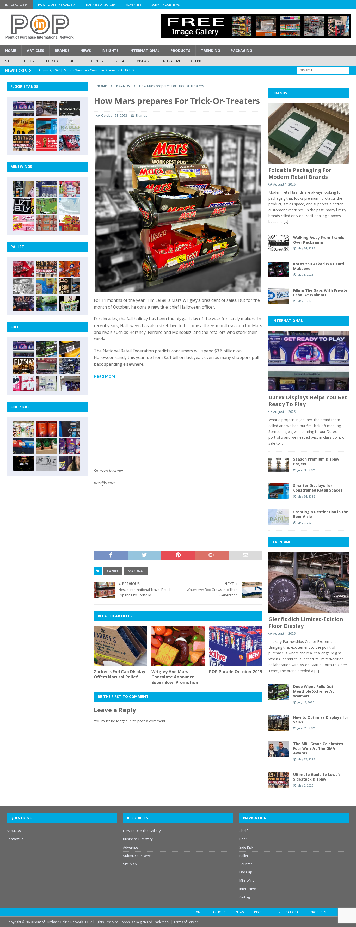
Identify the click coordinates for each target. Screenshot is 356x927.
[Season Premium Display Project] (278, 464)
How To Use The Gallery (57, 5)
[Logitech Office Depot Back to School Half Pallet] (69, 303)
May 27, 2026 (306, 759)
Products (180, 50)
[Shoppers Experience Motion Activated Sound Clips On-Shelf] (69, 383)
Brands (62, 50)
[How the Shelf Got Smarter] (69, 349)
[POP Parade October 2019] (235, 646)
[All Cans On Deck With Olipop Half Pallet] (46, 286)
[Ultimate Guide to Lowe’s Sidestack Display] (23, 143)
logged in (124, 721)
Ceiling (196, 61)
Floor (29, 61)
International (144, 50)
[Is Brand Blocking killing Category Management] (69, 366)
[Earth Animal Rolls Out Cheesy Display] (23, 126)
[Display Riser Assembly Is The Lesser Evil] (69, 143)
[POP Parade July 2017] (46, 223)
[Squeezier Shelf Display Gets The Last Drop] (46, 383)
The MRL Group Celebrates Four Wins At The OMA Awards (318, 748)
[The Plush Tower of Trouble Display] (23, 286)
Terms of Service (186, 922)
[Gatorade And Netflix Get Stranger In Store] (23, 303)
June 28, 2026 (306, 728)
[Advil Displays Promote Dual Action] (23, 446)
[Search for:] (323, 69)
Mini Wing (144, 61)
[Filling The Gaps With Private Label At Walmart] (278, 296)
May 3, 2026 (305, 275)
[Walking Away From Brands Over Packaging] (278, 243)
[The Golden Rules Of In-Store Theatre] (46, 366)
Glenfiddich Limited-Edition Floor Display (305, 622)
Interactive (171, 61)
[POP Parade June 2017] (69, 223)
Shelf (9, 61)
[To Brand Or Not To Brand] (46, 446)
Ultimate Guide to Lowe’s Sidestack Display (317, 777)
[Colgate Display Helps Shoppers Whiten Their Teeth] (46, 429)
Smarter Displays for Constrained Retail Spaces (317, 488)
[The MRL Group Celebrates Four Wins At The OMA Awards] (278, 749)
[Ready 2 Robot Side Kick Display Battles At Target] (23, 463)
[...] (286, 221)
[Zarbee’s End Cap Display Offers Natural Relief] (120, 646)
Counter (96, 61)
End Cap (120, 61)
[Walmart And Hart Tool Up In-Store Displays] (69, 429)
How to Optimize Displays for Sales (320, 720)
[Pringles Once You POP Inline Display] (23, 383)
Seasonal (136, 571)
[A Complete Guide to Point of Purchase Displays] (23, 429)
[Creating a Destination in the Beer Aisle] (69, 126)
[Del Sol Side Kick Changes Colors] (69, 446)
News (85, 50)
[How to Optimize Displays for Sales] (278, 723)
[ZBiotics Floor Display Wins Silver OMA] (69, 108)
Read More (105, 376)
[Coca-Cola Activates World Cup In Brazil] (46, 143)
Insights (110, 50)
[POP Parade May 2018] (46, 206)
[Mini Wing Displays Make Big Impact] (23, 189)
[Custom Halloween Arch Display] (23, 366)
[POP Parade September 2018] (23, 206)
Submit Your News (165, 5)
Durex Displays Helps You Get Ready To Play (307, 401)
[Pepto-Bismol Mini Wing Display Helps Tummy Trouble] (23, 223)
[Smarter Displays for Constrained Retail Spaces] (46, 126)
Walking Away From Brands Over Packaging (318, 240)
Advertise (133, 5)
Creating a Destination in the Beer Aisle (320, 514)
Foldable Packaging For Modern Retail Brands (300, 173)
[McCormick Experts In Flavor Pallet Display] (69, 286)
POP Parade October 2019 (235, 671)
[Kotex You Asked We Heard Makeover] (278, 269)
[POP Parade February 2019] (46, 189)
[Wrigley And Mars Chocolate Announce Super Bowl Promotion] (178, 646)
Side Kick (51, 61)
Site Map (130, 864)
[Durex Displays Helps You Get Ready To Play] (23, 108)
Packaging (241, 50)
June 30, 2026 (306, 470)
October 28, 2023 (114, 115)
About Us (14, 830)
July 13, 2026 (305, 702)
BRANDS (279, 92)
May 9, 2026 (305, 523)
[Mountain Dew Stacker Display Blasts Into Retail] (46, 303)
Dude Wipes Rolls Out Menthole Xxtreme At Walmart (313, 691)
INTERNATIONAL (287, 320)
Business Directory (101, 5)
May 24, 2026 (306, 248)
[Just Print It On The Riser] (46, 463)
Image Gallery (16, 5)
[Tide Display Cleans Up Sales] (69, 269)
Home (10, 50)
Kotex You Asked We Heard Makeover (318, 266)
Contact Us (15, 839)
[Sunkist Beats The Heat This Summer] (69, 189)
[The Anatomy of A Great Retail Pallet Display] (23, 269)
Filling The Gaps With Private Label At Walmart (320, 292)
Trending (210, 50)
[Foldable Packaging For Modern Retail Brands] (308, 133)
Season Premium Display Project (316, 461)
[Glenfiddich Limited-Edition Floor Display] (46, 108)
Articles (35, 50)
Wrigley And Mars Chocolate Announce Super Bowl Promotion (174, 677)
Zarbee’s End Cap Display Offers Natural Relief (119, 674)
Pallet (74, 61)
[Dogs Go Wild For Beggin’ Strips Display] (69, 463)
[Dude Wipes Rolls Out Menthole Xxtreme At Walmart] (46, 349)
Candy (112, 571)
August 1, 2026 (284, 184)
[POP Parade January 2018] (69, 206)
